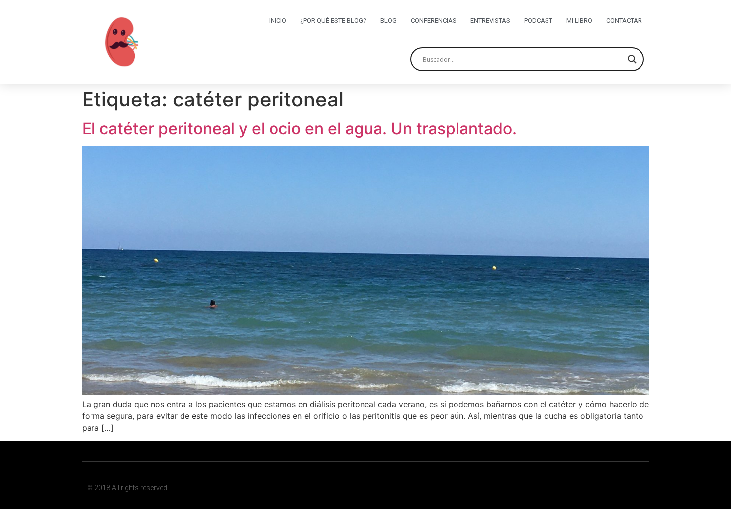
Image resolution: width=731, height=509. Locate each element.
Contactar (624, 20)
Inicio (277, 20)
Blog (388, 20)
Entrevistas (490, 20)
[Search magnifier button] (632, 59)
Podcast (538, 20)
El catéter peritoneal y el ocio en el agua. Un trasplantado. (299, 128)
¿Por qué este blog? (333, 20)
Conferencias (434, 20)
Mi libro (579, 20)
